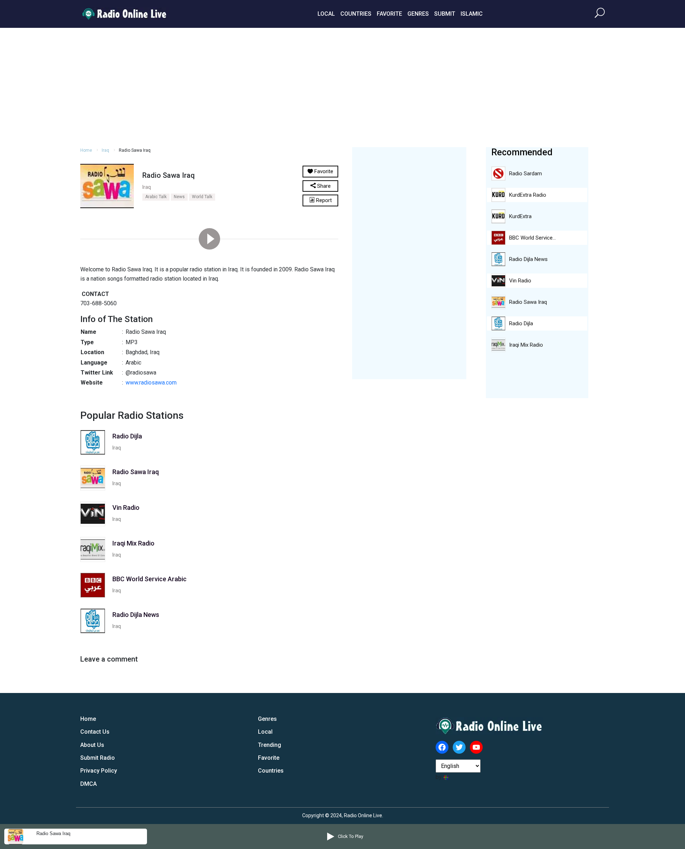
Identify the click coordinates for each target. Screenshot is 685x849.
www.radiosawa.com (151, 382)
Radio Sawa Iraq (528, 302)
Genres (418, 13)
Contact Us (95, 731)
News (179, 196)
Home (86, 150)
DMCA (88, 783)
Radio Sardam (525, 173)
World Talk (202, 196)
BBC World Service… (532, 238)
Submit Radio (97, 757)
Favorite (389, 13)
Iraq (105, 150)
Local (326, 13)
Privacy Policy (98, 770)
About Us (92, 745)
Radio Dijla (521, 323)
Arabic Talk (156, 196)
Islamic (472, 13)
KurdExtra (520, 216)
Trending (269, 745)
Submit (444, 13)
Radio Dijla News (528, 259)
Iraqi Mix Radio (526, 345)
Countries (355, 13)
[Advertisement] (342, 86)
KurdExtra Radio (527, 195)
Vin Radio (520, 280)
